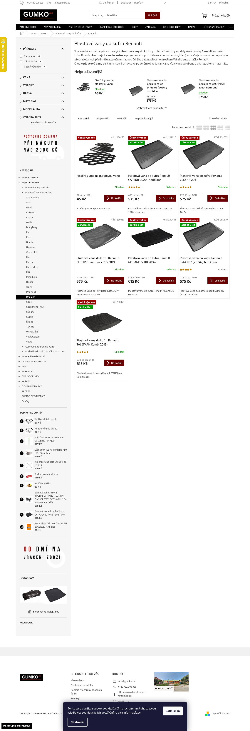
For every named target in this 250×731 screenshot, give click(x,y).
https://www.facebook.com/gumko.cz (132, 694)
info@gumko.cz (126, 681)
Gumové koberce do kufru (39, 347)
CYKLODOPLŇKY (30, 376)
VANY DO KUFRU (30, 183)
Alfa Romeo (32, 198)
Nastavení (77, 722)
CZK (210, 3)
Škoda (29, 322)
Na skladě (32, 56)
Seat (28, 302)
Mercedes (32, 267)
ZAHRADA (27, 371)
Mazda (29, 262)
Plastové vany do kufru (38, 193)
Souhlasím (173, 711)
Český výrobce (34, 67)
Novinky (75, 698)
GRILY (25, 366)
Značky (26, 401)
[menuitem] (28, 27)
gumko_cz (123, 701)
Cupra (29, 217)
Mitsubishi (31, 277)
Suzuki (29, 317)
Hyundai (30, 247)
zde (138, 713)
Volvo (29, 342)
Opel (29, 287)
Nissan (29, 282)
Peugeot (31, 292)
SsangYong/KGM (35, 307)
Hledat (152, 15)
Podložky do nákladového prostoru (44, 351)
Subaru (30, 312)
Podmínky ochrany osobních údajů (86, 691)
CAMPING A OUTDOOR (34, 361)
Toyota (30, 327)
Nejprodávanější (144, 119)
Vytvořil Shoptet (221, 713)
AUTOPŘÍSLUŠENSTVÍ (33, 356)
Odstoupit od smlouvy (16, 726)
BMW (29, 207)
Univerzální (32, 332)
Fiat (28, 232)
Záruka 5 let (32, 61)
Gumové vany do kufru (37, 188)
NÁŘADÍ (26, 381)
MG (28, 272)
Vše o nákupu (106, 3)
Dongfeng (31, 227)
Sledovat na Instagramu (46, 612)
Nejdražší (122, 119)
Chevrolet (31, 252)
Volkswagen (33, 337)
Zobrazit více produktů (150, 107)
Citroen (30, 212)
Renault (30, 297)
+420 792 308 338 (127, 687)
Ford (28, 237)
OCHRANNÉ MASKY (32, 386)
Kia (28, 257)
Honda (29, 242)
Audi (28, 202)
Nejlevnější (103, 119)
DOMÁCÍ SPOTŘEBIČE (33, 396)
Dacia (29, 222)
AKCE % (26, 391)
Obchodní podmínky (132, 3)
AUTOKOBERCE (30, 178)
